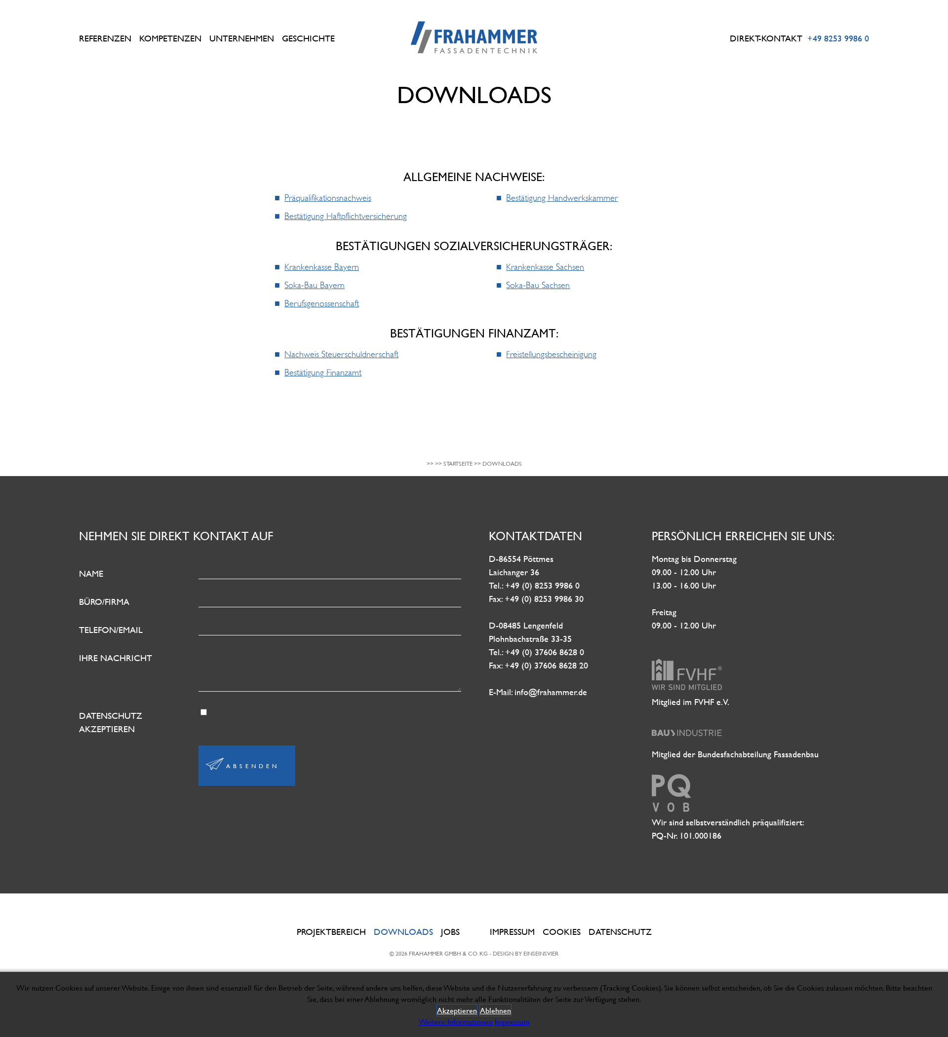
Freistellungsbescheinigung (551, 354)
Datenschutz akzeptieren (110, 722)
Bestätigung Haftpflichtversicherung (345, 216)
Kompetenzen (170, 38)
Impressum (512, 931)
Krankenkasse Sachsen (545, 267)
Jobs (450, 931)
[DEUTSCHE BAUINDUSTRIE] (687, 740)
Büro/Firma (104, 601)
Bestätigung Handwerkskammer (562, 198)
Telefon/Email (111, 629)
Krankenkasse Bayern (321, 267)
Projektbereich (331, 931)
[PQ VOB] (671, 808)
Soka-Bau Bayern (314, 285)
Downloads (403, 931)
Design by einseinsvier (525, 953)
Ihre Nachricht (115, 658)
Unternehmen (241, 38)
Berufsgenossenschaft (321, 303)
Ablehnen (495, 1010)
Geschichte (308, 38)
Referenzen (105, 38)
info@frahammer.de (550, 692)
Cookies (562, 931)
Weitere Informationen (456, 1021)
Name (91, 573)
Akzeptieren (457, 1010)
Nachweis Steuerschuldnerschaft (341, 354)
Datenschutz (620, 931)
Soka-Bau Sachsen (538, 285)
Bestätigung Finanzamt (322, 373)
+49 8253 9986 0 (838, 38)
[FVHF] (687, 688)
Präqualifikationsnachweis (327, 198)
